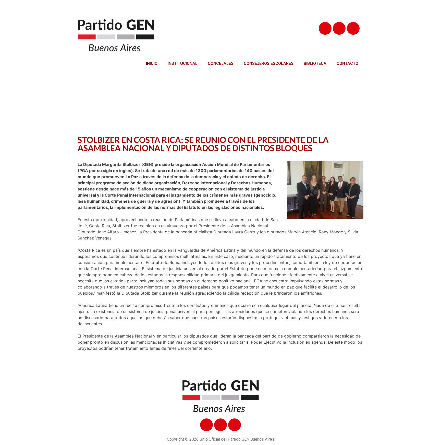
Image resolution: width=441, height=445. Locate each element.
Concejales (221, 63)
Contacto (347, 63)
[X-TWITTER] (339, 28)
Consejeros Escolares (268, 63)
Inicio (151, 63)
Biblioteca (315, 63)
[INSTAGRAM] (353, 28)
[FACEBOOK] (325, 28)
